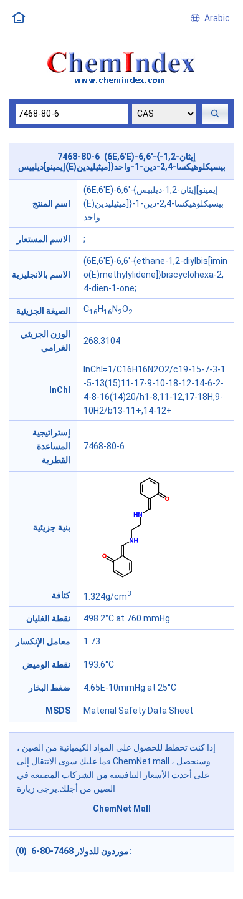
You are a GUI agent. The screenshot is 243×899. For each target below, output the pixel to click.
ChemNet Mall (122, 809)
